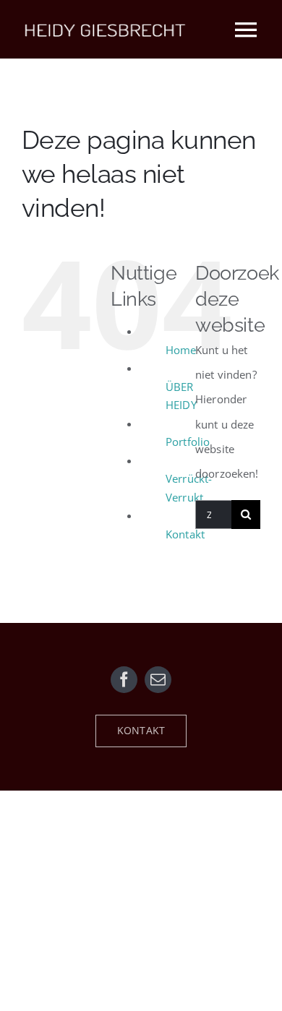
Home (181, 350)
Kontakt (185, 534)
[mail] (158, 679)
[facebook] (124, 679)
